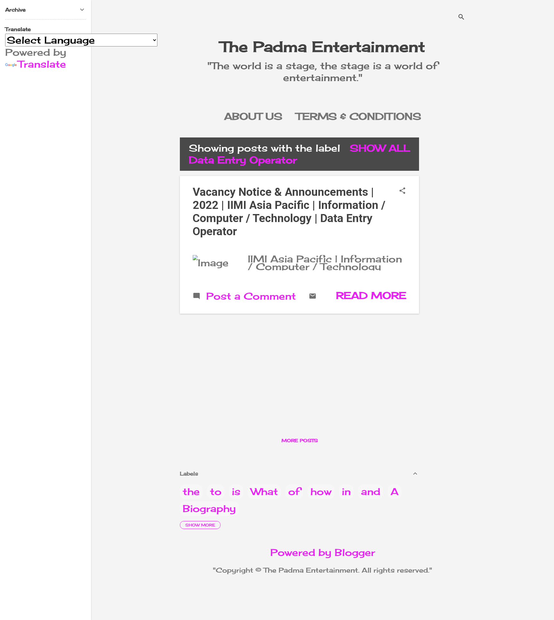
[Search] (461, 17)
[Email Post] (312, 296)
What (264, 491)
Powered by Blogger (322, 552)
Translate (42, 64)
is (236, 491)
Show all (380, 148)
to (216, 491)
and (370, 491)
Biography (209, 508)
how (321, 491)
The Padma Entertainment (322, 46)
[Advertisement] (449, 233)
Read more (371, 295)
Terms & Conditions (358, 116)
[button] (402, 191)
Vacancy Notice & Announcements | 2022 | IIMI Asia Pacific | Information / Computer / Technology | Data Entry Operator (289, 212)
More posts (299, 440)
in (346, 491)
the (191, 491)
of (294, 491)
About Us (253, 116)
